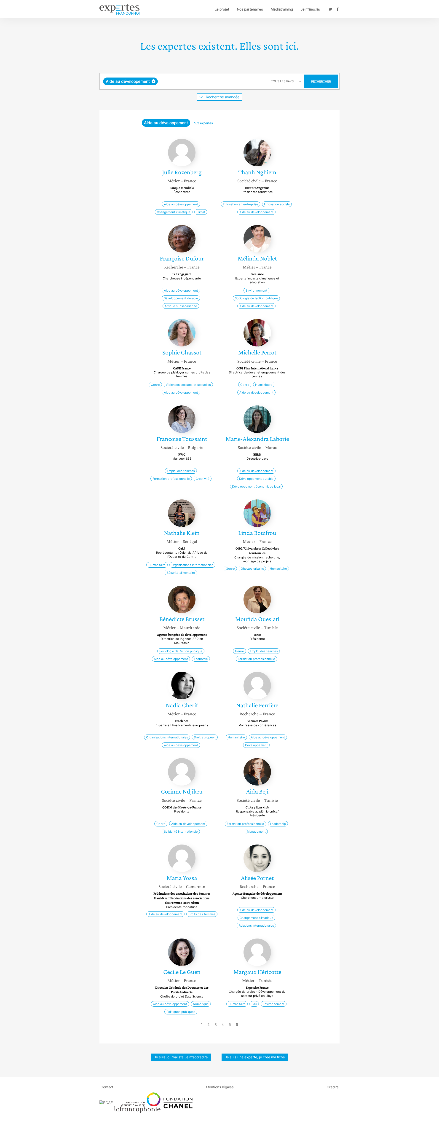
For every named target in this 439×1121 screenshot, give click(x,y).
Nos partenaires (250, 9)
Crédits (333, 1087)
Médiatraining (282, 9)
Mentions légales (220, 1087)
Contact (107, 1087)
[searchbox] (204, 81)
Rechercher (321, 81)
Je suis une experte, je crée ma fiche (255, 1057)
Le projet (222, 9)
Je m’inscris (310, 9)
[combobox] (182, 81)
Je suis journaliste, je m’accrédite (181, 1057)
